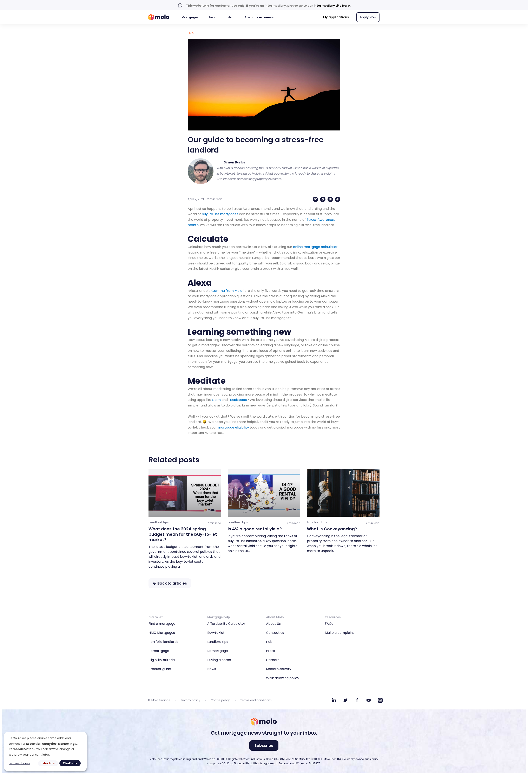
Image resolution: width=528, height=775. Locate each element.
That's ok (70, 763)
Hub (191, 33)
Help (231, 17)
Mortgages (190, 17)
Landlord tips (217, 641)
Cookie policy (220, 700)
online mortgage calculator (315, 246)
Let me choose (19, 763)
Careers (272, 660)
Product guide (159, 669)
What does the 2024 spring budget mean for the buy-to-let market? (182, 534)
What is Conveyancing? (332, 529)
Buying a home (219, 660)
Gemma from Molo (226, 290)
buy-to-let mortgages (220, 214)
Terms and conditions (256, 700)
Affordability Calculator (226, 623)
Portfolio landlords (163, 641)
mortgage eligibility (233, 427)
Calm (216, 399)
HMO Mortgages (161, 632)
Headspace (238, 399)
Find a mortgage (161, 623)
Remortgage (158, 650)
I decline (48, 763)
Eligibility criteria (161, 660)
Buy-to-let (216, 632)
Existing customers (259, 17)
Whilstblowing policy (282, 678)
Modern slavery (278, 669)
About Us (273, 623)
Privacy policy (190, 700)
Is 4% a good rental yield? (255, 529)
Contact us (275, 632)
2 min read (214, 523)
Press (270, 650)
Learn (213, 17)
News (211, 669)
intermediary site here (332, 6)
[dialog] (45, 751)
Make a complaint (339, 632)
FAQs (329, 623)
